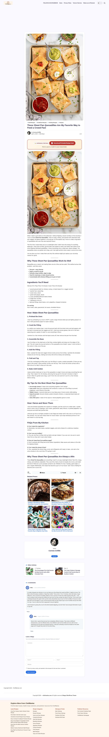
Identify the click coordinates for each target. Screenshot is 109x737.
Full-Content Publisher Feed (84, 711)
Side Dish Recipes (37, 719)
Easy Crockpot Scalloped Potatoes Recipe (21, 718)
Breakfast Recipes (37, 721)
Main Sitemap (58, 711)
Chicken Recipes (37, 727)
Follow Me (54, 556)
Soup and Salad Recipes (39, 733)
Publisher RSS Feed (60, 715)
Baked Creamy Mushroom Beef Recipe (20, 727)
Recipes (35, 711)
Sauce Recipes (36, 723)
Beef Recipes (36, 731)
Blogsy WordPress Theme (69, 695)
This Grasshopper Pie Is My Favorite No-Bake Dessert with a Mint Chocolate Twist (44, 572)
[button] (100, 3)
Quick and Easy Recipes (39, 715)
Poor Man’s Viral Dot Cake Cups (18, 714)
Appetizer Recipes (37, 725)
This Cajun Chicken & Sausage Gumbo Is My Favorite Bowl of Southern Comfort (72, 572)
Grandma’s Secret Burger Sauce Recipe (20, 716)
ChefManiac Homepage (83, 715)
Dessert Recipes (37, 713)
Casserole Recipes (37, 717)
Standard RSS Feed (60, 717)
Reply (28, 611)
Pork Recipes (36, 729)
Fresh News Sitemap (60, 713)
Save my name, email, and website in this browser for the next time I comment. (47, 668)
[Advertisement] (54, 17)
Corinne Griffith (37, 132)
